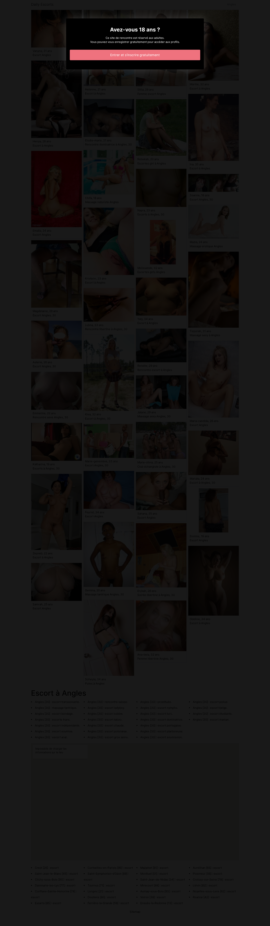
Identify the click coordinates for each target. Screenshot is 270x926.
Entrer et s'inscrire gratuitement (135, 55)
